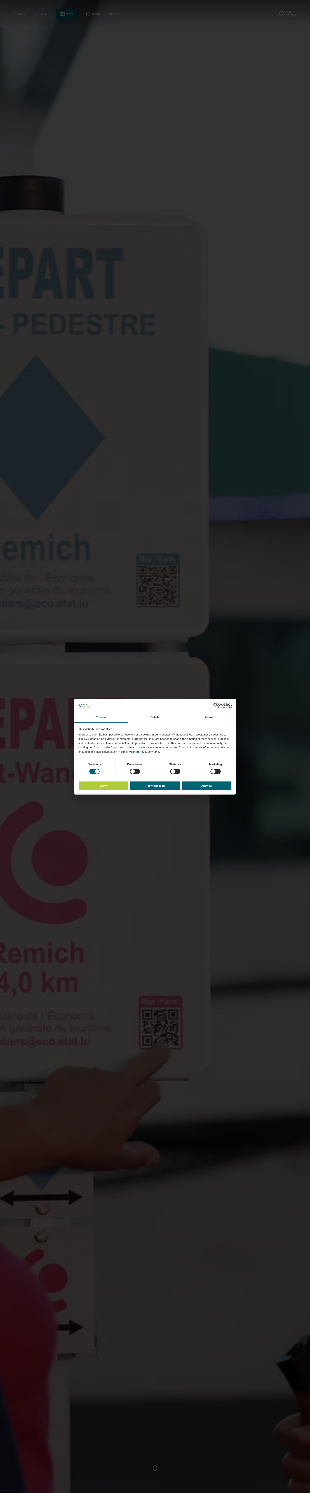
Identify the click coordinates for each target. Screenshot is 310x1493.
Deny (103, 785)
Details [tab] (155, 717)
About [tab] (209, 717)
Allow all (206, 785)
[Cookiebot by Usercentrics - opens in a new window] (216, 705)
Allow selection (155, 785)
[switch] (135, 771)
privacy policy (135, 751)
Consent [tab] (101, 717)
